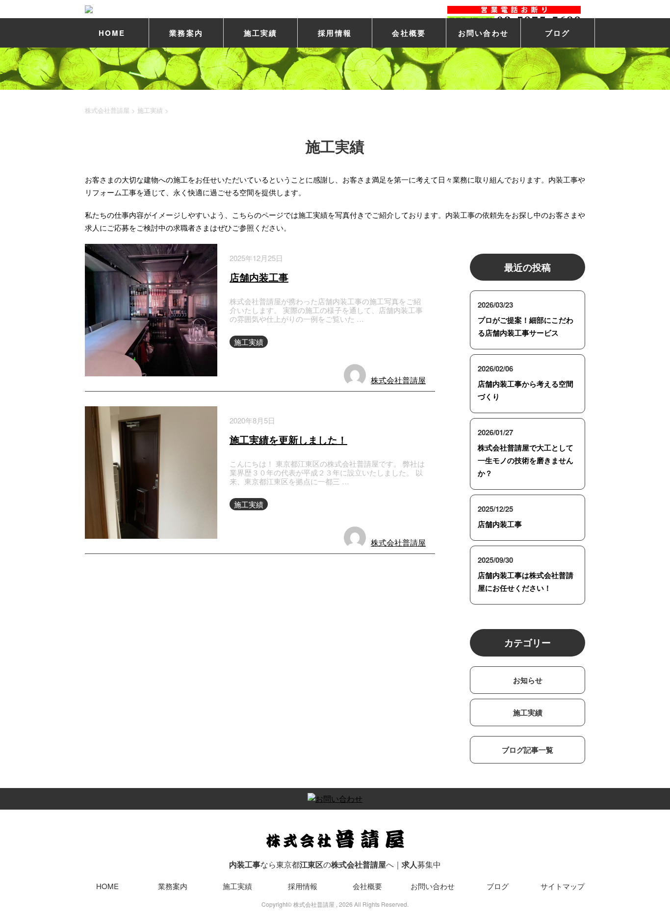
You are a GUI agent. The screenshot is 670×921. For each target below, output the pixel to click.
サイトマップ (563, 886)
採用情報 (335, 32)
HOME (112, 32)
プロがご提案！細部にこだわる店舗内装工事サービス (525, 326)
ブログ (557, 32)
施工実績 (261, 32)
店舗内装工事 (259, 277)
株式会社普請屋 (398, 380)
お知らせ (527, 680)
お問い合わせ (483, 32)
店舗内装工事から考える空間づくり (525, 390)
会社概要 (409, 32)
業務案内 (186, 32)
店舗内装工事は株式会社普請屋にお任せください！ (525, 581)
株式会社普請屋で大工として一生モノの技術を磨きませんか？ (525, 460)
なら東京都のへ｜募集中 (335, 864)
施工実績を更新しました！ (288, 439)
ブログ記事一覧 (527, 749)
